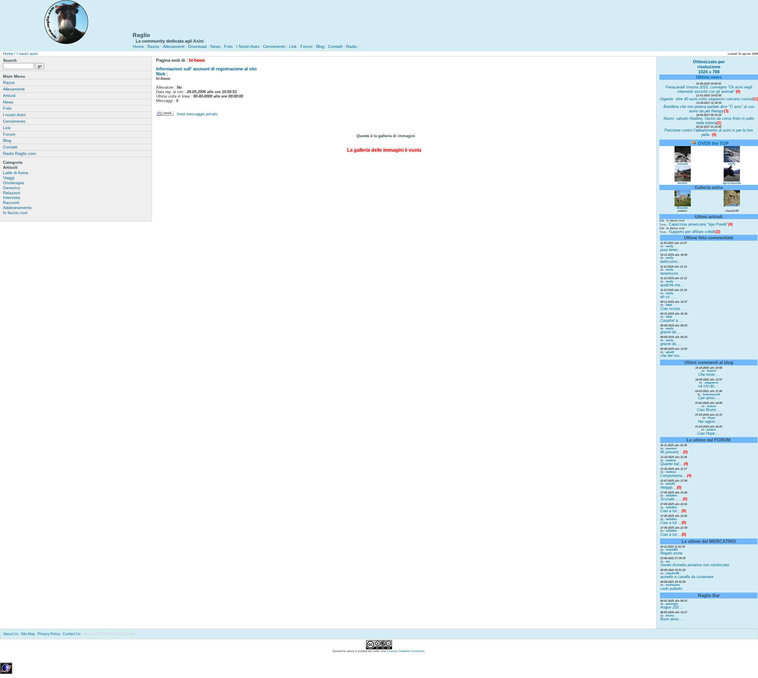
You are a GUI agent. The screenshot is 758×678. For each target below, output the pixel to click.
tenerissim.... (671, 273)
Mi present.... (671, 452)
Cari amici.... (709, 398)
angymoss (711, 382)
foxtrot (711, 370)
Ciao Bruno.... (709, 409)
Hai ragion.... (709, 421)
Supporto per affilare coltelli (694, 231)
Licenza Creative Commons (405, 651)
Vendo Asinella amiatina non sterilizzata (694, 565)
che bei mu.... (672, 355)
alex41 (670, 352)
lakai (669, 304)
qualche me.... (672, 285)
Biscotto (682, 207)
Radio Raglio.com (19, 153)
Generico (11, 187)
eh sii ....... (669, 296)
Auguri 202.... (671, 607)
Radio (351, 46)
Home (138, 46)
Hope (711, 417)
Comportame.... (673, 475)
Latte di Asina (15, 172)
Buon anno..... (672, 619)
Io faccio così (15, 212)
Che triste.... (709, 374)
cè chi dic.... (709, 386)
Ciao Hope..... (709, 433)
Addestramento (17, 207)
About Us (10, 634)
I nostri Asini (14, 114)
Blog (320, 46)
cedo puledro (671, 588)
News (215, 46)
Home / (9, 53)
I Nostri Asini (247, 46)
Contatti (335, 46)
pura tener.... (671, 249)
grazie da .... (671, 332)
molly (731, 163)
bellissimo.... (671, 261)
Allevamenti (173, 46)
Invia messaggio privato (197, 114)
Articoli (9, 95)
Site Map (28, 634)
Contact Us (72, 634)
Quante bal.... (672, 464)
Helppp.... (668, 487)
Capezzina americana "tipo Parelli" (701, 224)
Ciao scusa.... (672, 308)
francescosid (711, 394)
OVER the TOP (713, 143)
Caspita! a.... (671, 320)
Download (197, 46)
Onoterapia (13, 182)
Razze (153, 46)
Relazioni (11, 192)
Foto (228, 46)
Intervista (11, 197)
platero (711, 429)
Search (10, 60)
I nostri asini (26, 53)
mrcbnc (682, 183)
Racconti (11, 202)
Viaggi (9, 177)
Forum (306, 46)
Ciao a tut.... (671, 511)
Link (292, 46)
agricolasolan (732, 183)
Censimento (274, 46)
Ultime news (709, 77)
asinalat (682, 163)
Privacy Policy (49, 634)
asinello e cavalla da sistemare (686, 577)
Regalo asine (671, 553)
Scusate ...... (671, 499)
